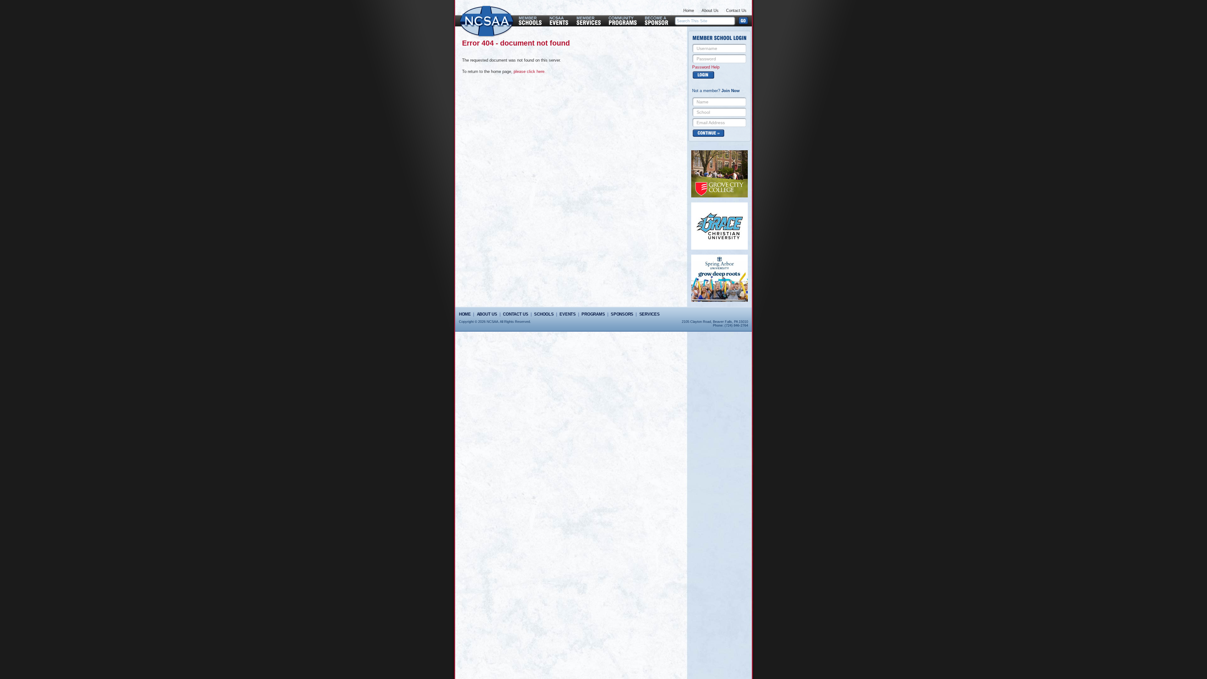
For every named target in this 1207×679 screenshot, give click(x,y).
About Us (710, 10)
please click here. (530, 71)
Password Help (705, 67)
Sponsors (622, 314)
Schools (544, 314)
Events (567, 314)
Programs (593, 314)
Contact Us (736, 10)
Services (649, 314)
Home (688, 10)
